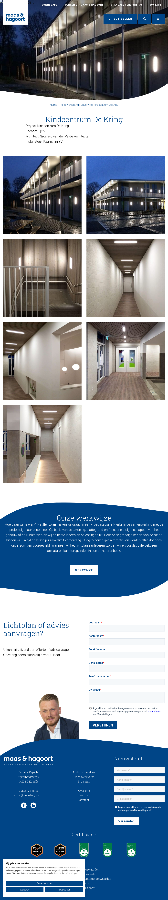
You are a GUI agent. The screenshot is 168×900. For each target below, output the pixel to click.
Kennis (84, 795)
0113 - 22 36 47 (28, 790)
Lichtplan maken (84, 772)
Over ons (84, 790)
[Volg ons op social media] (24, 805)
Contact (155, 5)
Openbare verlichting (126, 5)
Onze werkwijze (84, 777)
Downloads (50, 5)
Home (53, 104)
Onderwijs (86, 104)
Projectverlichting (69, 104)
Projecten (84, 781)
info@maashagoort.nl (28, 795)
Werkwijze (84, 570)
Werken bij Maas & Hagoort (84, 5)
